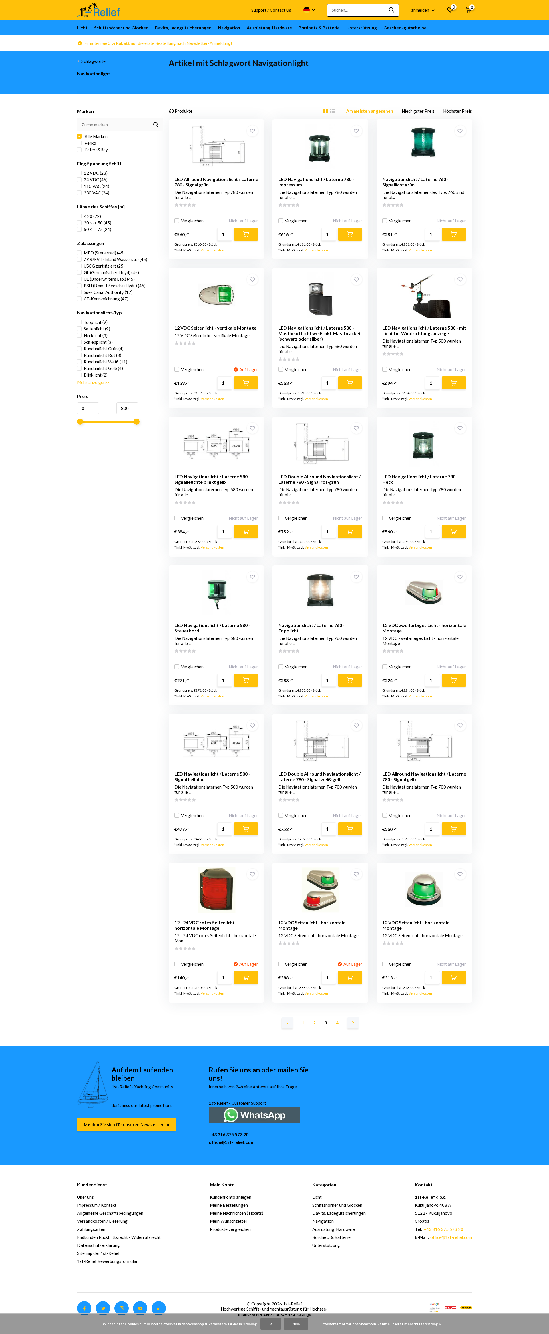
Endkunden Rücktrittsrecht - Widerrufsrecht (119, 1237)
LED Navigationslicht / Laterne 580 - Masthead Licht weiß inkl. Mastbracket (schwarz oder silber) (319, 333)
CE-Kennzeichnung (106, 298)
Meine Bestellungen (229, 1205)
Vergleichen (192, 220)
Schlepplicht (98, 342)
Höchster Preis (457, 111)
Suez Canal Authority (108, 292)
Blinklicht (96, 374)
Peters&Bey (96, 149)
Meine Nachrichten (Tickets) (236, 1213)
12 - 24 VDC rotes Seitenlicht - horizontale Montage (205, 925)
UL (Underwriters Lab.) (109, 279)
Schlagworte (93, 61)
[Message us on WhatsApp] (254, 1114)
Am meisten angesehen (369, 111)
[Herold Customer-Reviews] (466, 1306)
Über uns (85, 1197)
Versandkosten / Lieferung (102, 1221)
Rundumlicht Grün (104, 348)
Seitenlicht (97, 328)
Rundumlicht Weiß (105, 361)
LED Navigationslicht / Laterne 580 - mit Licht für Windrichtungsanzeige (424, 330)
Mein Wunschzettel (228, 1221)
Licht (82, 27)
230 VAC (96, 192)
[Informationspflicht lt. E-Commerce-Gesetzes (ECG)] (450, 1306)
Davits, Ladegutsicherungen (183, 27)
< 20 (92, 216)
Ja (270, 1324)
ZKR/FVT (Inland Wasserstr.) (115, 259)
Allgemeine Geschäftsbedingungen (110, 1213)
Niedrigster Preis (418, 111)
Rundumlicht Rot (102, 355)
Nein (296, 1324)
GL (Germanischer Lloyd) (111, 272)
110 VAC (96, 186)
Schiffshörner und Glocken (121, 27)
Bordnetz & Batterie (319, 27)
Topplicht (96, 322)
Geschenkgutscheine (405, 27)
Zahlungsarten (91, 1229)
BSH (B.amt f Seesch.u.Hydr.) (115, 285)
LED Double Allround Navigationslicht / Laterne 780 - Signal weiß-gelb (319, 776)
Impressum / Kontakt (96, 1205)
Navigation (229, 27)
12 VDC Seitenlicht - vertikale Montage (215, 327)
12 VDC (96, 173)
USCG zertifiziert (104, 265)
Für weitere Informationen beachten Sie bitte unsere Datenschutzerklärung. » (379, 1324)
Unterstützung (361, 27)
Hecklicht (96, 335)
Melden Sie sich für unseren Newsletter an (126, 1124)
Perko (90, 143)
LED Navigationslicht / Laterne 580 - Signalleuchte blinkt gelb (212, 479)
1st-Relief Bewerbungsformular (107, 1261)
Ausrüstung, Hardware (269, 27)
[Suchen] (392, 10)
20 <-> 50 (97, 222)
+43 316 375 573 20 (228, 1134)
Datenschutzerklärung (98, 1245)
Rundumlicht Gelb (103, 368)
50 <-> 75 (97, 229)
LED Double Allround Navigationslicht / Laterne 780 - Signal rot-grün (319, 479)
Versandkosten (212, 250)
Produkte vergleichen (230, 1229)
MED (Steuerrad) (104, 252)
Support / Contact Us (271, 10)
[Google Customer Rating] (434, 1307)
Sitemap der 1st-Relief (98, 1253)
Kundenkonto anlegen (230, 1197)
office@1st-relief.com (232, 1142)
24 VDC (96, 179)
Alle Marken (96, 136)
